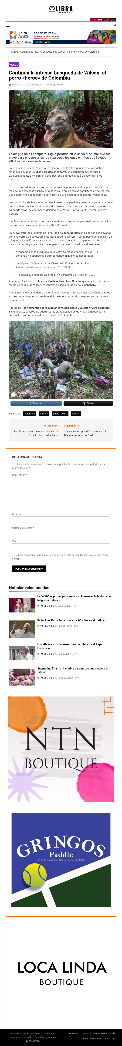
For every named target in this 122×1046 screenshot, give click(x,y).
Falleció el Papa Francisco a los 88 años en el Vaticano (72, 620)
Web (14, 541)
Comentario (19, 475)
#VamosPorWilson (27, 267)
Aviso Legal (110, 1038)
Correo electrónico (23, 527)
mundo (44, 413)
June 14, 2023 (86, 274)
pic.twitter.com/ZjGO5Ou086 (55, 267)
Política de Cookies (91, 1038)
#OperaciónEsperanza (33, 263)
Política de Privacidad (105, 1033)
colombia (29, 413)
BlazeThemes (32, 1040)
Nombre (17, 514)
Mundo (14, 64)
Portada (13, 51)
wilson (75, 413)
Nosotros (73, 1033)
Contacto (86, 1033)
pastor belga (60, 413)
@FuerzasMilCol (60, 263)
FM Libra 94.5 (19, 84)
